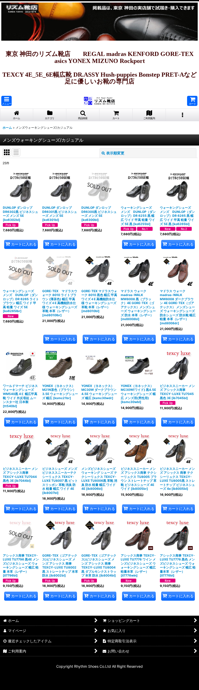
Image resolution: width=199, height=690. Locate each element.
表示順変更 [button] (115, 153)
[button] (6, 101)
